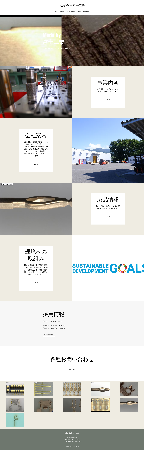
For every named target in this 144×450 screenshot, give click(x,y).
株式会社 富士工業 (72, 5)
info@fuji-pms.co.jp (72, 437)
